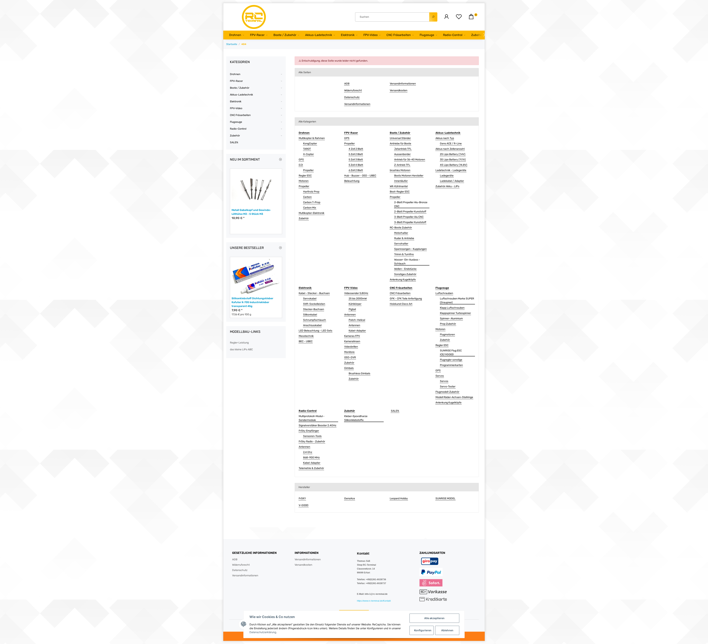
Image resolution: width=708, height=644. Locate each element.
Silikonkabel (310, 314)
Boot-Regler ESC (399, 191)
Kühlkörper (355, 303)
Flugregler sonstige (451, 359)
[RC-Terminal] (254, 17)
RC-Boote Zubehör (401, 227)
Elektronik (235, 101)
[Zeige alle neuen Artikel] (280, 160)
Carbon (307, 197)
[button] (446, 17)
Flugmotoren (447, 334)
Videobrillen (351, 346)
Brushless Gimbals (359, 373)
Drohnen (235, 74)
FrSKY (302, 498)
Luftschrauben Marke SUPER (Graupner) (457, 300)
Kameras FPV (352, 336)
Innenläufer (401, 181)
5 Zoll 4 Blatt (356, 164)
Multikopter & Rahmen (312, 138)
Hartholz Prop (311, 191)
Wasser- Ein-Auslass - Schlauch (407, 261)
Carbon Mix (309, 207)
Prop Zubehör (448, 323)
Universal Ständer (400, 138)
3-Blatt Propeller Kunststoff (410, 222)
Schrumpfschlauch (314, 320)
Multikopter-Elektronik (311, 213)
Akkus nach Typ (444, 138)
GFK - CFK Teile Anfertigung (406, 298)
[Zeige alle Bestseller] (280, 248)
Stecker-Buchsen (313, 309)
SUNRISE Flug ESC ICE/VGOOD (451, 352)
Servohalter (401, 243)
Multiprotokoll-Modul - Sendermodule (311, 418)
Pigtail (352, 309)
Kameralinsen (352, 341)
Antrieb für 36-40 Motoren (409, 159)
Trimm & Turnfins (404, 254)
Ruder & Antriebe (404, 238)
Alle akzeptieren (434, 618)
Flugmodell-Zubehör (447, 391)
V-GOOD (303, 505)
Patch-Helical (357, 320)
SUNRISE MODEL (445, 498)
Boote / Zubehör (239, 87)
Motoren (303, 181)
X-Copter (308, 154)
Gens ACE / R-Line (451, 143)
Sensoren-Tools (312, 436)
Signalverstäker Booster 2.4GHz (317, 425)
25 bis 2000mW (358, 298)
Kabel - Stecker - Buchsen (314, 293)
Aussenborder (402, 154)
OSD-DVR (350, 357)
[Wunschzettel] (459, 17)
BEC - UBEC (306, 341)
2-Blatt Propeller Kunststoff (410, 211)
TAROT (307, 148)
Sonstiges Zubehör (405, 274)
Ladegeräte (447, 175)
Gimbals (349, 368)
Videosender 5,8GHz (356, 293)
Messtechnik (306, 336)
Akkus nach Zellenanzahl (450, 148)
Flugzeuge (236, 122)
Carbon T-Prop (311, 202)
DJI (301, 164)
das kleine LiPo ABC (241, 349)
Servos (439, 375)
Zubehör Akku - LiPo (447, 186)
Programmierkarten (451, 365)
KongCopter (310, 143)
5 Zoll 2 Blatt (356, 154)
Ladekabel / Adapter (452, 181)
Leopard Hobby (399, 498)
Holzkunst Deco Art (401, 303)
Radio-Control (238, 128)
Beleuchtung (351, 181)
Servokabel (309, 298)
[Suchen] (433, 17)
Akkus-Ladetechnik (241, 94)
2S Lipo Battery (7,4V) (452, 154)
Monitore (349, 352)
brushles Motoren (400, 170)
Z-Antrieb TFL (402, 164)
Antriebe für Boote (400, 143)
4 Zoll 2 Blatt (356, 148)
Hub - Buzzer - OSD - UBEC (360, 175)
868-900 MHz (311, 457)
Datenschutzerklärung (262, 632)
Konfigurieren (422, 630)
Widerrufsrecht (353, 90)
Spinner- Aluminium (451, 318)
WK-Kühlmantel (399, 186)
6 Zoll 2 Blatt (356, 170)
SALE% (395, 410)
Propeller (308, 170)
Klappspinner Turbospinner (455, 313)
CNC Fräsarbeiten (400, 293)
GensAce (349, 498)
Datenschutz (352, 97)
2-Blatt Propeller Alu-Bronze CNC (410, 204)
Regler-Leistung (239, 342)
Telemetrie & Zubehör (311, 468)
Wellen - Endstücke (405, 268)
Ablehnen (447, 630)
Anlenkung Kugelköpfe (403, 279)
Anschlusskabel (312, 325)
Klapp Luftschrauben (452, 307)
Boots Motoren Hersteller (408, 175)
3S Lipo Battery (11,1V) (453, 159)
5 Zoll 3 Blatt (356, 159)
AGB (346, 83)
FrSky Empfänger (309, 430)
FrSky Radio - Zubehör (312, 441)
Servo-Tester (447, 386)
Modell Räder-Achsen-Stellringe (454, 397)
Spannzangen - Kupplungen (410, 249)
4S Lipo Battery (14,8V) (453, 164)
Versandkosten (398, 90)
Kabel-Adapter (357, 330)
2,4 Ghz (307, 452)
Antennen (350, 314)
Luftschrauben (444, 293)
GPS (301, 159)
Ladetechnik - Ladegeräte (450, 170)
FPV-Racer (236, 81)
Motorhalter (401, 233)
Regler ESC (305, 175)
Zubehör (304, 218)
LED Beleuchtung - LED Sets (315, 330)
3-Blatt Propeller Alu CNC (409, 216)
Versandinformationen (357, 104)
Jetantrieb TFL (403, 148)
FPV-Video (236, 108)
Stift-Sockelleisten (314, 303)
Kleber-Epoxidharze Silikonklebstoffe (355, 418)
